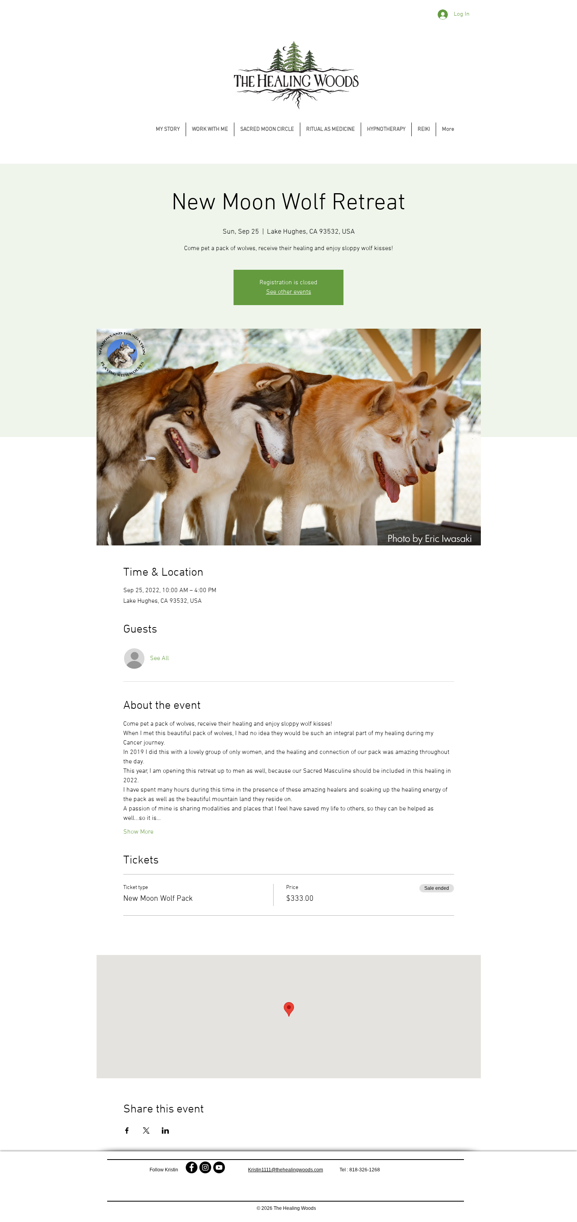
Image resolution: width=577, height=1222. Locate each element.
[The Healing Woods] (191, 1167)
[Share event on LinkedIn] (165, 1130)
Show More (138, 832)
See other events (288, 292)
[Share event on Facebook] (127, 1130)
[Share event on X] (146, 1130)
